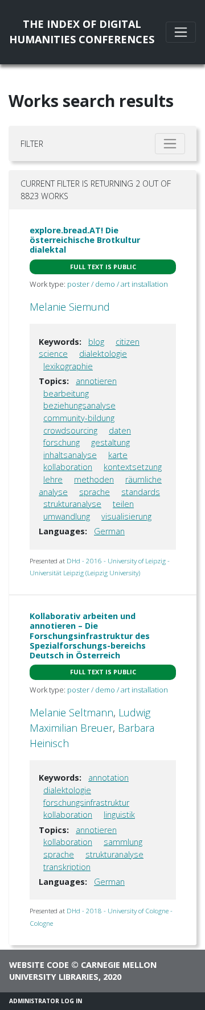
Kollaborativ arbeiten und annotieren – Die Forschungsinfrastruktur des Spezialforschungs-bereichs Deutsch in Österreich (90, 636)
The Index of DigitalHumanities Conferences (81, 31)
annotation (108, 777)
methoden (94, 479)
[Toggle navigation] (181, 32)
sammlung (123, 841)
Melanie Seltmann (71, 712)
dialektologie (103, 353)
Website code (39, 964)
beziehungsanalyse (79, 405)
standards (140, 492)
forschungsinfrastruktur (86, 802)
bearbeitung (66, 393)
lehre (53, 479)
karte (118, 455)
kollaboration (67, 466)
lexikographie (68, 366)
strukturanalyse (72, 503)
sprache (94, 492)
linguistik (119, 814)
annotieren (96, 381)
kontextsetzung (133, 466)
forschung (61, 442)
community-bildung (78, 418)
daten (120, 430)
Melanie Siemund (70, 307)
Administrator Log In (45, 1001)
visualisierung (126, 516)
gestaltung (110, 442)
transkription (67, 866)
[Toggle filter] (170, 143)
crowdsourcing (70, 430)
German (109, 531)
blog (96, 341)
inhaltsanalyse (70, 455)
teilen (123, 503)
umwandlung (66, 516)
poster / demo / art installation (117, 284)
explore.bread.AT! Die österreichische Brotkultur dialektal (85, 240)
